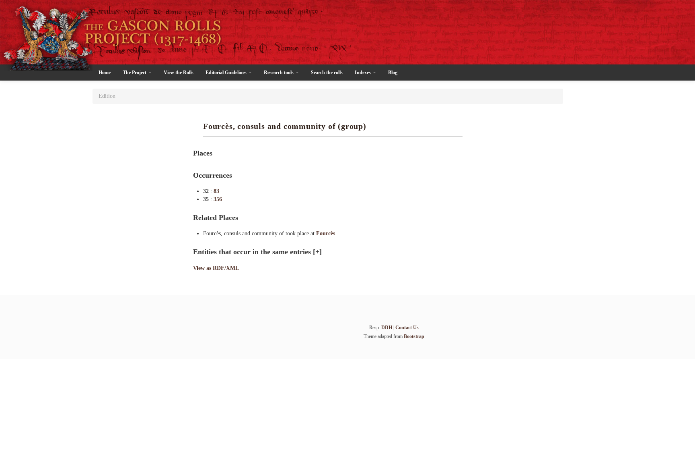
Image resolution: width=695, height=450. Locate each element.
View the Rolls (178, 72)
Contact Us (407, 327)
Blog (392, 72)
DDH (386, 327)
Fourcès (325, 233)
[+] (317, 252)
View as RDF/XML (216, 268)
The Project (135, 72)
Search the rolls (327, 72)
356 (218, 199)
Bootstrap (414, 336)
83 (216, 191)
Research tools (279, 72)
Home (105, 72)
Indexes (363, 72)
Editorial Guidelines (227, 72)
